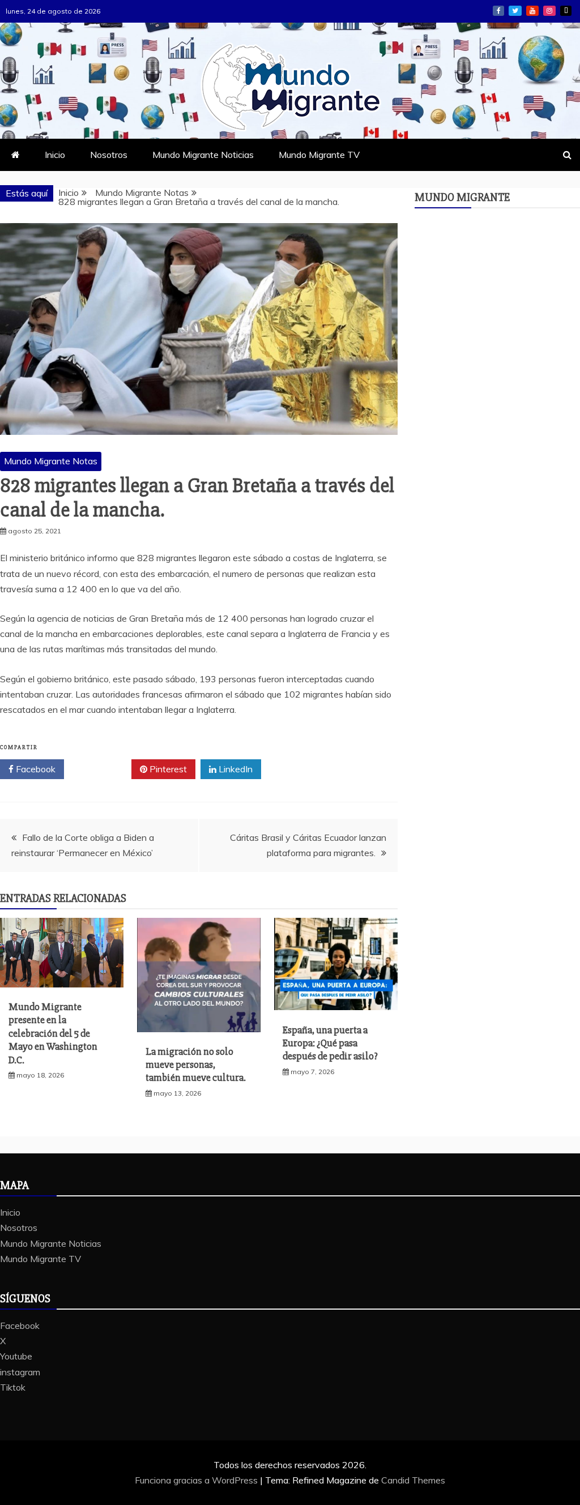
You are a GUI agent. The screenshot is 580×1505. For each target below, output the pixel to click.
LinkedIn (234, 769)
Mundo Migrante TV (319, 154)
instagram (549, 11)
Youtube (532, 11)
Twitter (102, 769)
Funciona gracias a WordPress (197, 1480)
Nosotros (108, 154)
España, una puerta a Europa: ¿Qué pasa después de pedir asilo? (330, 1043)
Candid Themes (413, 1480)
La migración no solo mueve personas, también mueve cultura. (196, 1064)
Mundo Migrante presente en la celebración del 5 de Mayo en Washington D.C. (52, 1033)
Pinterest (167, 769)
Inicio (55, 154)
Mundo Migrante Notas (50, 461)
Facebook (498, 11)
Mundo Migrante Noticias (203, 154)
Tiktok (566, 11)
